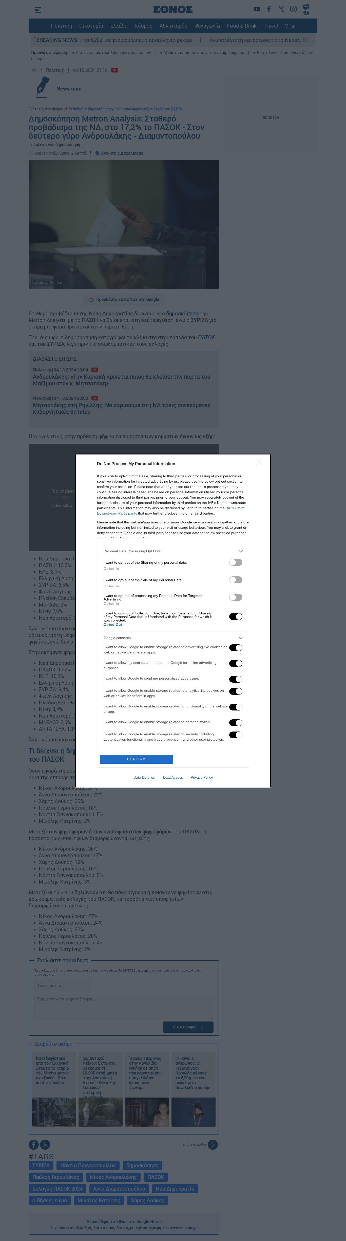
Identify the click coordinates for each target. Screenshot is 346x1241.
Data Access (173, 777)
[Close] (260, 464)
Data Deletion (144, 777)
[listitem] (173, 551)
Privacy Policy (202, 777)
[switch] (235, 562)
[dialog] (173, 620)
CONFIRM (136, 759)
